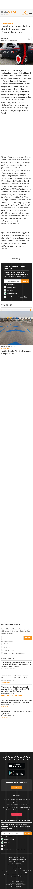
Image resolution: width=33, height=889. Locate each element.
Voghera (10, 23)
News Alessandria (11, 287)
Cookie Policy (20, 857)
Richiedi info (16, 787)
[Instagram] (19, 758)
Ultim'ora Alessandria (11, 805)
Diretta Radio (7, 810)
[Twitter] (10, 758)
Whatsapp (11, 802)
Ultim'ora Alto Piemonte (11, 807)
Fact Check (16, 867)
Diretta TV (16, 810)
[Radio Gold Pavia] (8, 13)
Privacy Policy (23, 297)
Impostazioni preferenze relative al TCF (16, 873)
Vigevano (8, 718)
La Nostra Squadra (16, 799)
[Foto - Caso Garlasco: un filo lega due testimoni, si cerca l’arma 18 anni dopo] (16, 54)
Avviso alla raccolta (16, 877)
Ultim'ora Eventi (25, 807)
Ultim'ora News (20, 802)
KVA (21, 886)
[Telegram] (23, 758)
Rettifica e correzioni (16, 869)
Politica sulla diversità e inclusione (16, 859)
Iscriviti (25, 281)
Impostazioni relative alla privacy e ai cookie (16, 875)
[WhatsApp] (28, 758)
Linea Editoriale (16, 863)
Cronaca (4, 23)
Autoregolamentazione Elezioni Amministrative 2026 (16, 871)
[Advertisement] (16, 135)
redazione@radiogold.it (22, 885)
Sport (3, 718)
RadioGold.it (21, 881)
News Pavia (9, 291)
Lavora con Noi (25, 810)
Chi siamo (6, 799)
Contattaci (16, 814)
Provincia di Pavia (16, 671)
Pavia (8, 671)
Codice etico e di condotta (16, 861)
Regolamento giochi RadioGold (16, 865)
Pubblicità (26, 799)
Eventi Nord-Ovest (11, 294)
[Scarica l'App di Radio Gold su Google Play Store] (16, 773)
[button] (31, 310)
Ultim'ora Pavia (24, 805)
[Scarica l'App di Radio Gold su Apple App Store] (16, 766)
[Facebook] (5, 758)
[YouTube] (14, 758)
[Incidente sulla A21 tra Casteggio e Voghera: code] (16, 328)
